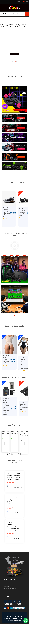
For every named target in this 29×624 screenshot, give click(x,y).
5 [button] (16, 454)
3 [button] (11, 454)
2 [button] (9, 454)
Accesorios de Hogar (5, 432)
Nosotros (6, 584)
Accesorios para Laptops (24, 433)
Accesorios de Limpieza (14, 433)
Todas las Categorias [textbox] (7, 14)
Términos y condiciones (11, 591)
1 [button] (7, 454)
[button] (14, 246)
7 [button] (20, 454)
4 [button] (14, 454)
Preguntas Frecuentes (10, 589)
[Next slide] (25, 443)
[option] (5, 441)
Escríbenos (7, 586)
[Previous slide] (3, 443)
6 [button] (18, 454)
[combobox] (6, 14)
